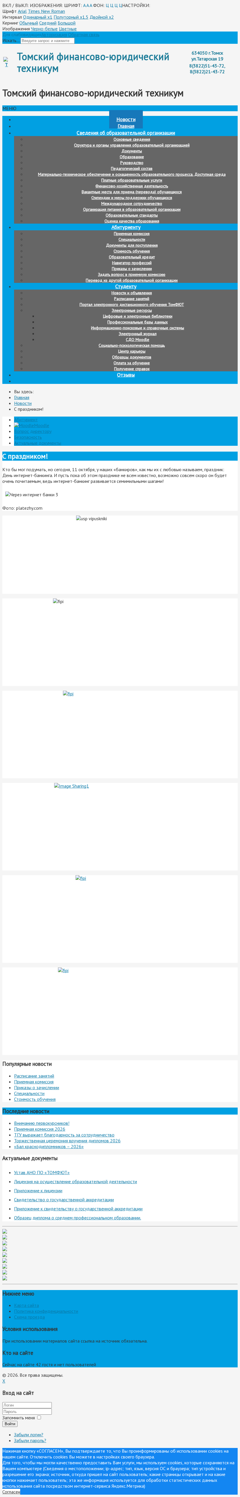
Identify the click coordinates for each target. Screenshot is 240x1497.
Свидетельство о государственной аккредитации (64, 1199)
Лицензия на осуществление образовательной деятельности (75, 1181)
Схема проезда (29, 1317)
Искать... (10, 40)
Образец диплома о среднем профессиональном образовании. (77, 1218)
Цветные (68, 29)
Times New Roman (46, 11)
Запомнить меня (18, 1418)
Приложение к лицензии (38, 1190)
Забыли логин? (28, 1434)
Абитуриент (26, 419)
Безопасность (28, 437)
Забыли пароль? (30, 1440)
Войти (10, 1424)
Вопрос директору (33, 431)
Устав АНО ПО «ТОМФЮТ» (42, 1172)
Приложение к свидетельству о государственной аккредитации (78, 1208)
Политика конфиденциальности (46, 1311)
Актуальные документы (37, 443)
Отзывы (126, 374)
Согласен (11, 1492)
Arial (22, 11)
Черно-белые (44, 29)
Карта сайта (26, 1305)
